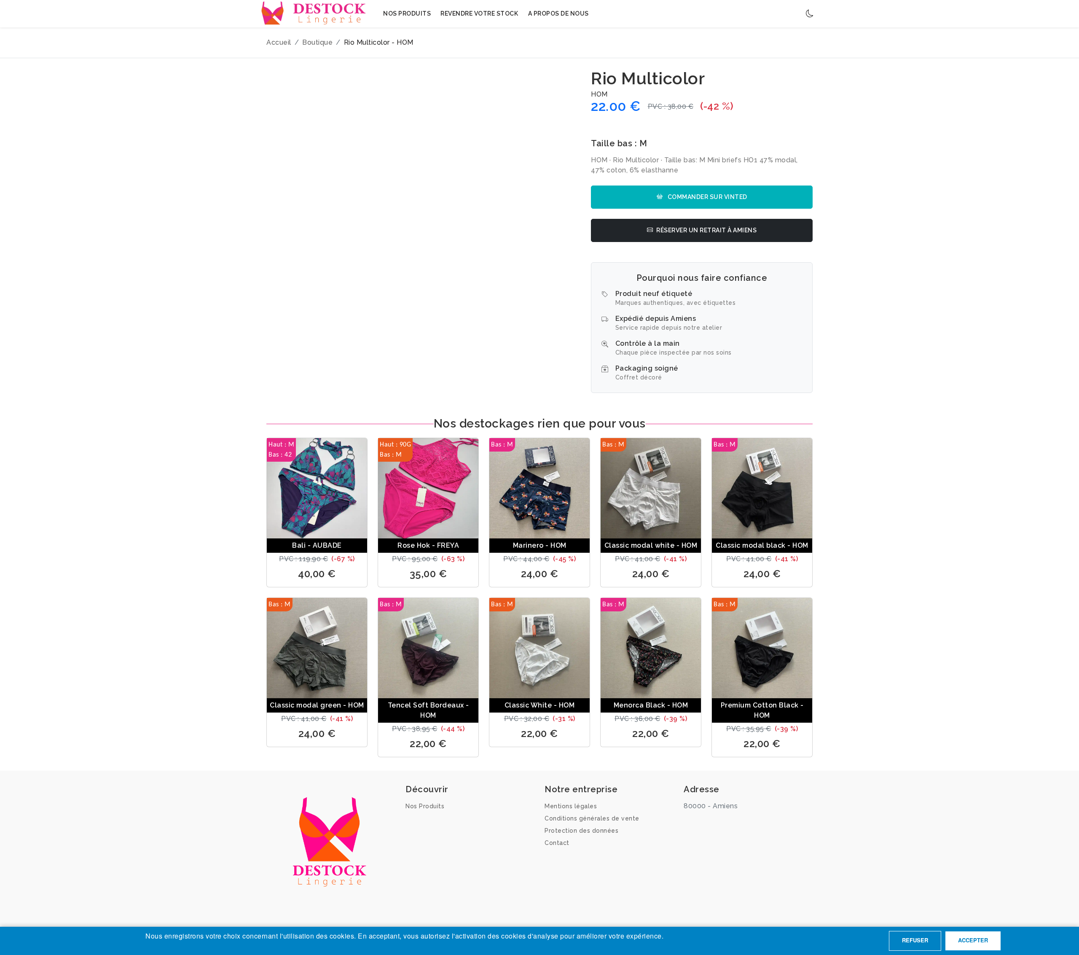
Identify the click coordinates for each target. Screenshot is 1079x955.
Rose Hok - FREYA (428, 545)
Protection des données (581, 830)
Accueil (278, 42)
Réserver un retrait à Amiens (706, 230)
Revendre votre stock (479, 13)
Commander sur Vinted (706, 197)
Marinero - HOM (539, 545)
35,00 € (428, 574)
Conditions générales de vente (592, 818)
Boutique (317, 42)
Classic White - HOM (540, 705)
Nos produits (407, 13)
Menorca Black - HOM (651, 705)
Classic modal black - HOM (762, 545)
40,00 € (317, 574)
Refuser (915, 940)
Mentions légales (571, 806)
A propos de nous (558, 13)
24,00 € (539, 574)
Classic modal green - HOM (317, 705)
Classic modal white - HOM (651, 545)
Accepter (973, 940)
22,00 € (428, 743)
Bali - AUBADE (317, 545)
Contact (557, 842)
